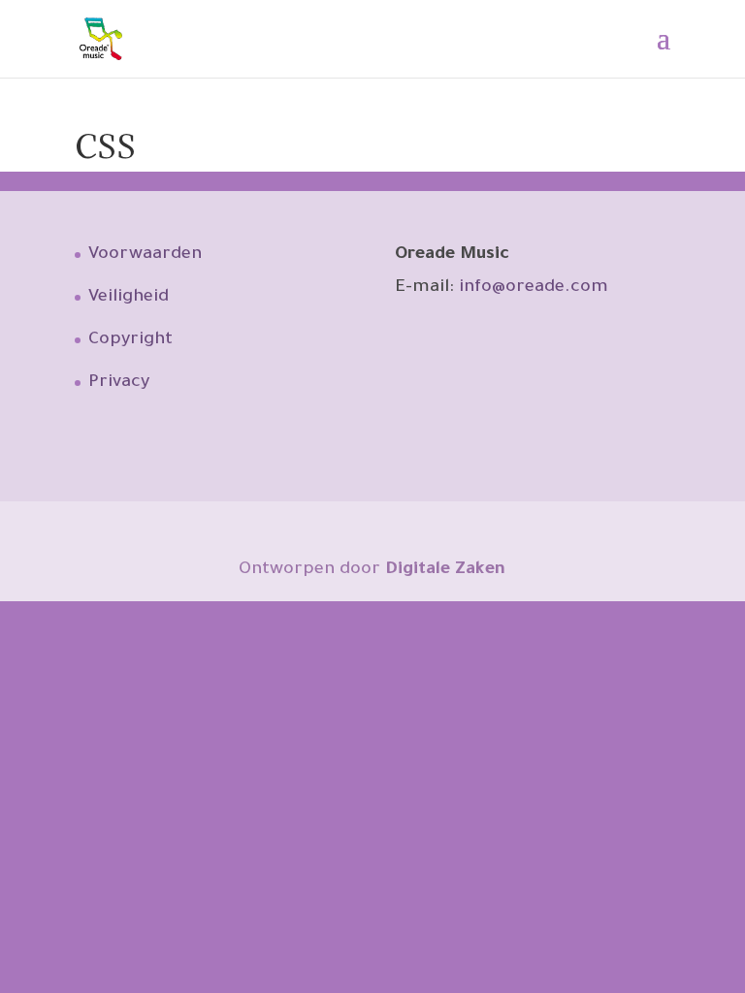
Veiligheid (128, 297)
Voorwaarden (145, 255)
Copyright (130, 340)
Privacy (118, 383)
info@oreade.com (533, 288)
